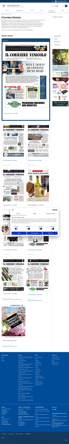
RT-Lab (36, 367)
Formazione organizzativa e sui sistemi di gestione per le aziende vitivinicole (25, 387)
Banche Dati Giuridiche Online (23, 381)
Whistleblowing (28, 433)
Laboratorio (37, 374)
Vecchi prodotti (38, 362)
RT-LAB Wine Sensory (22, 360)
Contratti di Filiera (21, 395)
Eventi (3, 357)
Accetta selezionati (34, 233)
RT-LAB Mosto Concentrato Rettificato (25, 357)
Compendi (37, 360)
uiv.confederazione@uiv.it (6, 424)
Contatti (3, 360)
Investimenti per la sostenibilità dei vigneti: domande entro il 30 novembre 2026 (42, 411)
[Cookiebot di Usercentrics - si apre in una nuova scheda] (53, 210)
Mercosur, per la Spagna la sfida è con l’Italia (42, 415)
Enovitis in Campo (55, 362)
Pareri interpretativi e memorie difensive (25, 400)
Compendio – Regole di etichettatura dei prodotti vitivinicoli (25, 371)
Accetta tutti (50, 233)
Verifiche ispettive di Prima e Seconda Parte (25, 390)
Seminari (36, 365)
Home (2, 14)
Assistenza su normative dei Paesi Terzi (25, 367)
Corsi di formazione (38, 357)
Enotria (36, 359)
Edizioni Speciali (57, 36)
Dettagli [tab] (34, 213)
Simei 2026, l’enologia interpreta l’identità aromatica (43, 425)
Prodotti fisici (37, 369)
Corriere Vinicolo (38, 381)
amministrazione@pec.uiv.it (59, 423)
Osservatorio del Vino (39, 376)
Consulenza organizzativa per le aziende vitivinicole (25, 383)
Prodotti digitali (38, 371)
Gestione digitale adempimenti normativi (25, 396)
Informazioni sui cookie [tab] (50, 213)
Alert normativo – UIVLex (23, 369)
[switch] (28, 229)
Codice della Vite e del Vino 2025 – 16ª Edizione (25, 375)
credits (3, 437)
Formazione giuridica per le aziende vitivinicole (24, 378)
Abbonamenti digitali (39, 383)
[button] (20, 10)
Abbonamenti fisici (38, 384)
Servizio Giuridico (38, 364)
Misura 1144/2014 (21, 398)
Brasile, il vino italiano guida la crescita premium (42, 422)
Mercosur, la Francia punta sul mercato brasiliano (42, 418)
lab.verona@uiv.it (21, 425)
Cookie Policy (11, 433)
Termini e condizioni (19, 433)
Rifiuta (19, 233)
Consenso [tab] (18, 213)
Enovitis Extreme (55, 364)
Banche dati (37, 372)
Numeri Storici (57, 41)
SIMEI (53, 360)
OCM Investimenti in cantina (23, 365)
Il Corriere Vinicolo (55, 357)
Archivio (56, 39)
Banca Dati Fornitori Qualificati (24, 393)
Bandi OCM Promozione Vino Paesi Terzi (25, 364)
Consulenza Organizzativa (40, 377)
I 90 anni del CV (57, 45)
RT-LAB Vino (20, 362)
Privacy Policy (4, 433)
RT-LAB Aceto (20, 359)
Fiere (2, 359)
